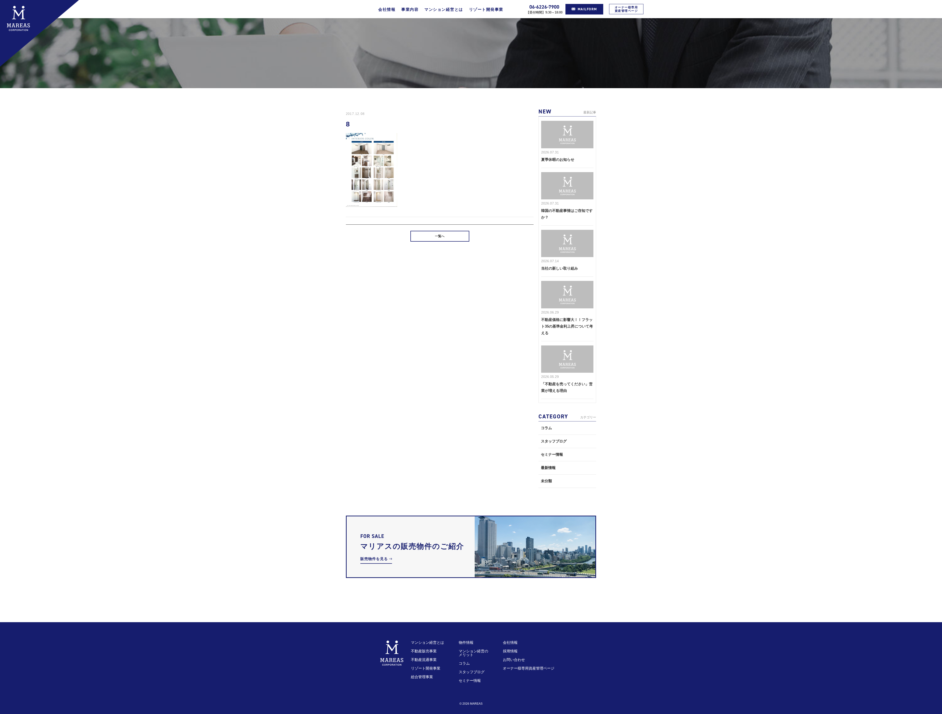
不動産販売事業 (424, 651)
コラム (546, 428)
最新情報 (548, 468)
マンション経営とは (443, 9)
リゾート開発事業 (486, 9)
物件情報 (466, 642)
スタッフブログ (554, 441)
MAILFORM (587, 9)
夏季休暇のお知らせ (557, 159)
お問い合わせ (514, 660)
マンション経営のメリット (473, 653)
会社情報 (386, 9)
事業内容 (410, 9)
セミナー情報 (552, 454)
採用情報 (510, 651)
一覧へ (440, 236)
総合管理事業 (422, 677)
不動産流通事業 (424, 660)
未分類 (546, 481)
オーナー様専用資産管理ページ (626, 9)
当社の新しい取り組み (559, 268)
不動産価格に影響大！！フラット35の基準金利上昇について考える (567, 326)
